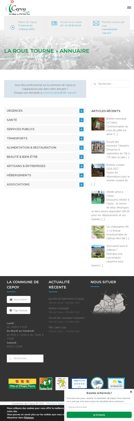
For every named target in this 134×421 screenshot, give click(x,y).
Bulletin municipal (58, 308)
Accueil (10, 57)
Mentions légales (56, 403)
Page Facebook (20, 310)
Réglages (29, 417)
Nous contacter (21, 299)
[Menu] (129, 8)
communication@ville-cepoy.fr (59, 92)
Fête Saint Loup (57, 327)
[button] (99, 393)
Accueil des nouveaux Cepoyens (67, 317)
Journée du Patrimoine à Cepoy (66, 298)
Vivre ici (26, 57)
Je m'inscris (99, 414)
